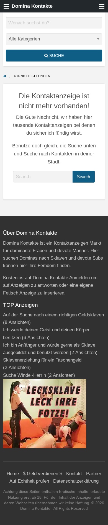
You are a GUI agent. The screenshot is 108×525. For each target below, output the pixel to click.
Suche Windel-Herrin (24, 375)
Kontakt (74, 473)
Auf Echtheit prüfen (29, 481)
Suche (56, 55)
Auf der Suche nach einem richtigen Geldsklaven (53, 314)
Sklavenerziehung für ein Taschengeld (42, 360)
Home (13, 473)
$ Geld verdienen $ (42, 473)
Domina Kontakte (32, 6)
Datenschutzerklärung (76, 481)
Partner (93, 473)
